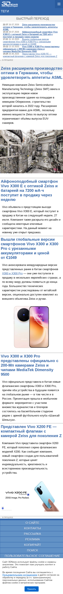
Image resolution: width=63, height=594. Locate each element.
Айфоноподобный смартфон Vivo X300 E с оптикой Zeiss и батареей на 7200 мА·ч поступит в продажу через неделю (30, 34)
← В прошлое (6, 60)
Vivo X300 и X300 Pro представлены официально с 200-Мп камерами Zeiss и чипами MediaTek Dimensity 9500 (31, 49)
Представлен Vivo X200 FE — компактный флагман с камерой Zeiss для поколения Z (30, 55)
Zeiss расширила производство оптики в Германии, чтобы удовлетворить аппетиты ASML (30, 27)
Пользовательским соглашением (19, 575)
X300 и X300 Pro (12, 273)
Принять (31, 589)
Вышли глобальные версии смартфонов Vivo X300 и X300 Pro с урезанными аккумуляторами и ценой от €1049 (27, 41)
